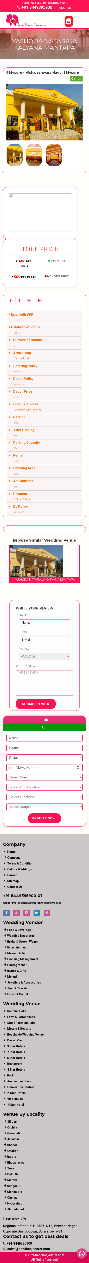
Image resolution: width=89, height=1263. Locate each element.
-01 (39, 896)
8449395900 (23, 896)
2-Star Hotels (16, 1093)
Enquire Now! (44, 818)
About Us (65, 7)
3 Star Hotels (16, 1046)
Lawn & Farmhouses (21, 1017)
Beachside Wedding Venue (25, 1034)
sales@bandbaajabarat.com (28, 1249)
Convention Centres (21, 1087)
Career (12, 875)
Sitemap (13, 881)
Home (11, 851)
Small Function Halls (21, 1022)
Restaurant (14, 1063)
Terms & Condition (20, 863)
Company (13, 857)
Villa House (15, 1099)
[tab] (10, 300)
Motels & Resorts (19, 1028)
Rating (24, 648)
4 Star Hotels (16, 1069)
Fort (10, 1075)
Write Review (25, 666)
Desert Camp (16, 1040)
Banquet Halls (16, 1011)
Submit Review (35, 704)
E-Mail (23, 631)
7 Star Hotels (16, 1052)
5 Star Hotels (16, 1058)
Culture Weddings (19, 869)
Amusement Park (19, 1081)
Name (23, 615)
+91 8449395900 (36, 7)
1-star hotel (15, 1104)
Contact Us (15, 887)
